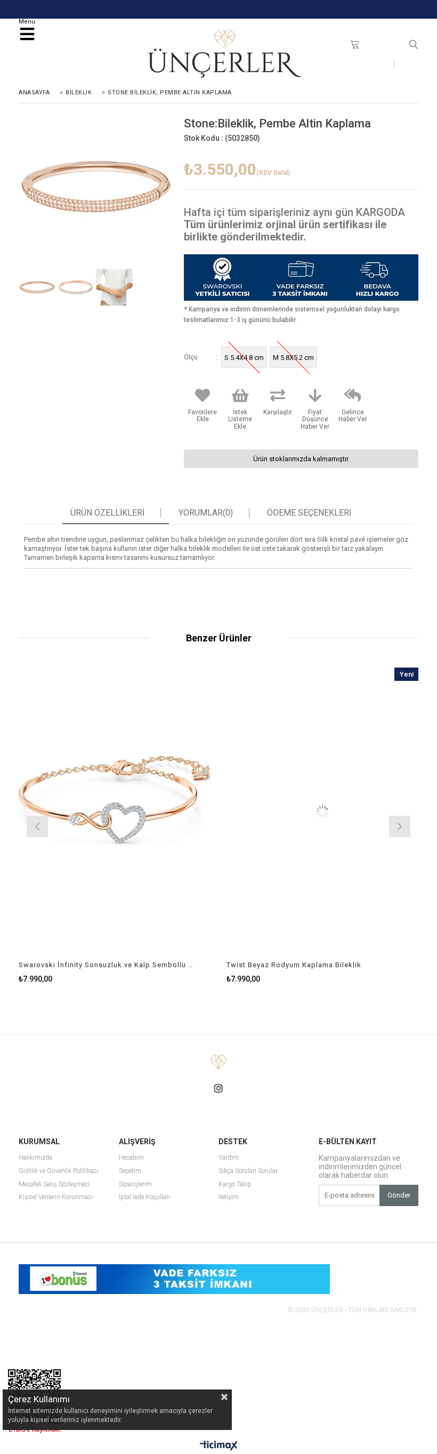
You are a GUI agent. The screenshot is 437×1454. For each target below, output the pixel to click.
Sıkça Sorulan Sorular (248, 1171)
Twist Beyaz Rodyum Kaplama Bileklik (293, 965)
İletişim (373, 64)
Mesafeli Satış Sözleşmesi (54, 1184)
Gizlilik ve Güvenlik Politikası (58, 1171)
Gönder (398, 1195)
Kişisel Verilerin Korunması (56, 1197)
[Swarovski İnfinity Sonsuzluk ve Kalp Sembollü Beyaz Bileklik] (115, 811)
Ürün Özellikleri (107, 513)
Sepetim (130, 1171)
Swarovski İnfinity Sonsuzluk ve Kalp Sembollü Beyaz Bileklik (108, 965)
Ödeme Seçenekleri (309, 513)
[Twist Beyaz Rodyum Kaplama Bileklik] (322, 811)
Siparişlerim (135, 1184)
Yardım (228, 1157)
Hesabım (131, 1157)
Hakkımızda (35, 1157)
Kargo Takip (235, 1184)
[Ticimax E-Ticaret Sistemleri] (219, 1446)
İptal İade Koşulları (144, 1197)
